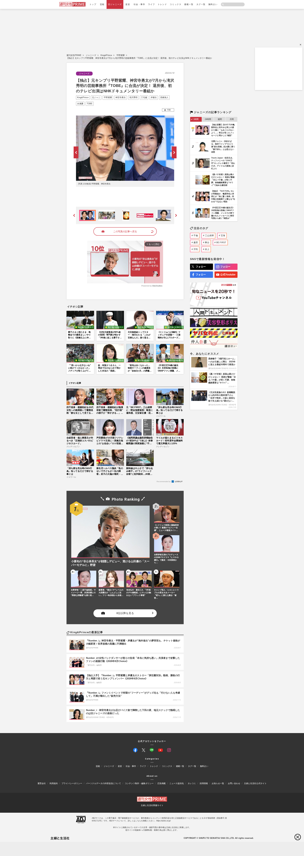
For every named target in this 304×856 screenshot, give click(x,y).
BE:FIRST (221, 242)
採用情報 (204, 783)
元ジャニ (96, 97)
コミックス (175, 4)
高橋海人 (164, 97)
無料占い (213, 4)
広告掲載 (161, 783)
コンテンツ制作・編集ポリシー (139, 783)
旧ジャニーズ (115, 4)
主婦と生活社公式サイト (255, 783)
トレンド (162, 4)
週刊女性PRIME (73, 55)
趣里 (195, 242)
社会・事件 (139, 4)
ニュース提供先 (176, 783)
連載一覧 (188, 4)
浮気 (195, 249)
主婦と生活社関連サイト (152, 805)
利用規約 (54, 783)
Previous (76, 152)
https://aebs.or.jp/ (163, 821)
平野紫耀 (120, 55)
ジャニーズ (91, 55)
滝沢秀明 (133, 97)
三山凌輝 (209, 235)
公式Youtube (227, 274)
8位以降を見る (125, 613)
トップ (92, 4)
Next (174, 152)
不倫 (195, 235)
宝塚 (223, 235)
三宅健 (144, 97)
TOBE (89, 103)
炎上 (207, 249)
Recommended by (164, 481)
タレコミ (192, 783)
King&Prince (106, 55)
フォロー (201, 266)
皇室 (127, 4)
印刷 (169, 110)
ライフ (151, 4)
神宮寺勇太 (120, 97)
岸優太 (154, 97)
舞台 (207, 242)
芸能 (102, 4)
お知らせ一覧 (218, 783)
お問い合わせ (234, 783)
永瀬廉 (80, 103)
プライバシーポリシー (72, 783)
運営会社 (42, 783)
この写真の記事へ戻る (125, 231)
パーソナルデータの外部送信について (103, 783)
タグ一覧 (201, 4)
